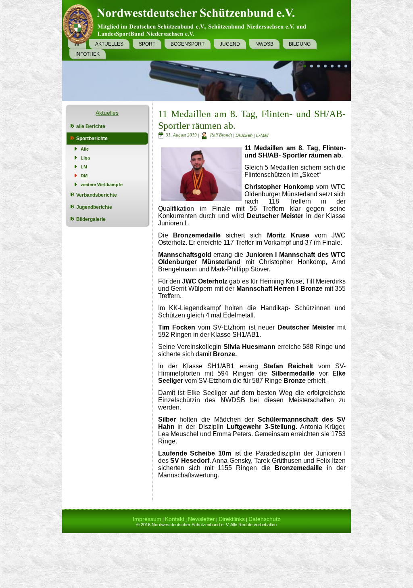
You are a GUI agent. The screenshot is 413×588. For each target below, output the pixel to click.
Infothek (87, 54)
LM (84, 166)
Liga (85, 157)
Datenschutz (264, 519)
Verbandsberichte (96, 195)
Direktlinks (232, 519)
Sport (147, 44)
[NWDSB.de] (188, 22)
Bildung (300, 44)
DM (84, 175)
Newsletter (201, 519)
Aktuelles (109, 44)
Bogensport (187, 44)
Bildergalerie (91, 219)
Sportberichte (92, 138)
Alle (85, 149)
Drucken (245, 134)
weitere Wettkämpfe (102, 184)
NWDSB (264, 44)
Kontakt (174, 519)
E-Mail (262, 134)
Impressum (147, 519)
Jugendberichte (94, 207)
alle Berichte (90, 126)
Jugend (230, 44)
